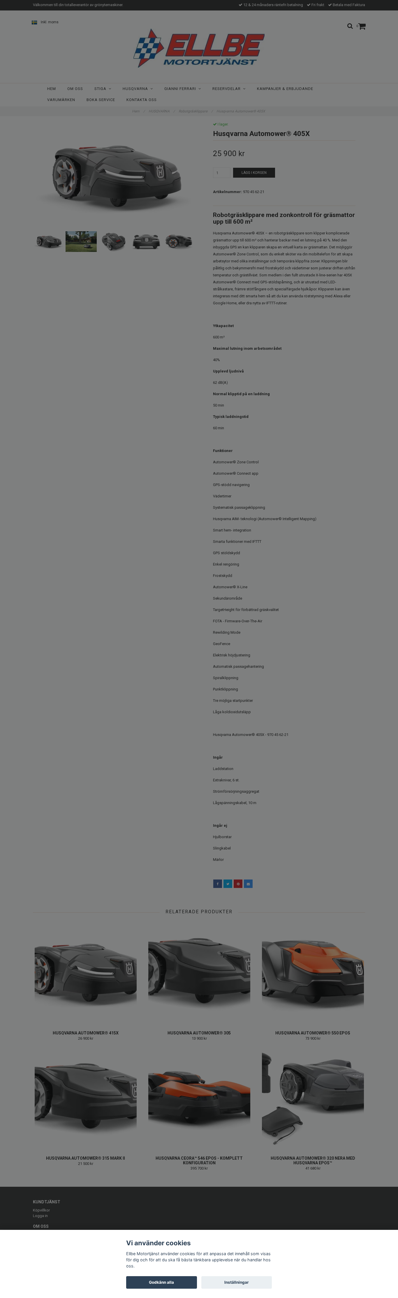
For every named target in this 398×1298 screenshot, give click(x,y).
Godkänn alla (161, 1282)
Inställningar (236, 1282)
